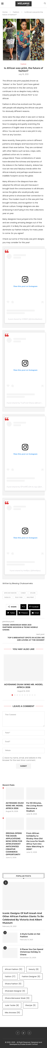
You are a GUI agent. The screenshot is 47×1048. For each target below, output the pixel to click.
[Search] (45, 3)
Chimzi (23, 593)
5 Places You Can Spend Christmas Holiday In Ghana (31, 952)
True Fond (18, 597)
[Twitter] (24, 1033)
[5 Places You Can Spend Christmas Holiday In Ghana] (10, 953)
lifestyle (30, 1005)
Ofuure (32, 593)
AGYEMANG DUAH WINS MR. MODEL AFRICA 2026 (15, 805)
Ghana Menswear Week (17, 998)
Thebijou (7, 597)
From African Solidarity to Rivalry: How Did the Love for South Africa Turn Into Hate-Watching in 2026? (35, 841)
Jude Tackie (12, 1005)
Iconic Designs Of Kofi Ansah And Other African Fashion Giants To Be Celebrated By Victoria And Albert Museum (23, 918)
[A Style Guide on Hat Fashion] (10, 938)
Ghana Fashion (13, 983)
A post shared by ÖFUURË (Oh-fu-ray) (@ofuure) (26, 487)
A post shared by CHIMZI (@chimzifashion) (25, 319)
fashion (10, 976)
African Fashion (10, 593)
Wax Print (30, 597)
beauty (34, 969)
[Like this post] (24, 606)
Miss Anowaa (12, 1012)
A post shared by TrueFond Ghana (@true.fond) (26, 403)
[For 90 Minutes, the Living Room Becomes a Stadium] (35, 793)
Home (5, 12)
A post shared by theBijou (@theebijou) (25, 570)
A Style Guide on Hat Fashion (30, 935)
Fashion (16, 12)
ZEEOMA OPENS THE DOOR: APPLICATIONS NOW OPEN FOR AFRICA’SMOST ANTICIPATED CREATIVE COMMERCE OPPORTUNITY (14, 844)
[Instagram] (29, 1033)
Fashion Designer (31, 976)
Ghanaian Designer (15, 991)
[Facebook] (18, 1033)
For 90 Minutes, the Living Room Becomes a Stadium (34, 807)
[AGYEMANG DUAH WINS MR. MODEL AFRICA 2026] (23, 667)
